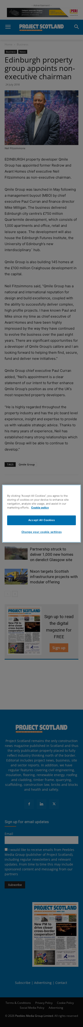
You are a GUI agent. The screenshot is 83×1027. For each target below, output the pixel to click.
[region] (41, 513)
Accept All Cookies (41, 520)
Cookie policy (40, 507)
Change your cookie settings (41, 532)
